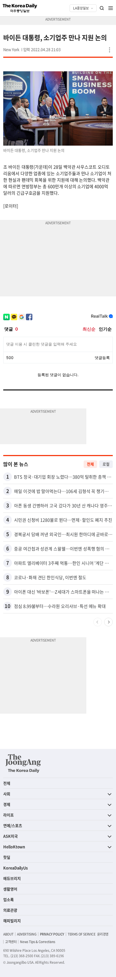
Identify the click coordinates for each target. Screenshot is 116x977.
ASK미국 (10, 836)
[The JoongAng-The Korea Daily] (23, 763)
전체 (90, 464)
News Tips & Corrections (37, 941)
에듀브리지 (12, 878)
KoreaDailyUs (15, 867)
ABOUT (8, 934)
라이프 (8, 815)
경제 (6, 804)
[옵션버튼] (109, 50)
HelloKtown (14, 846)
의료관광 (10, 910)
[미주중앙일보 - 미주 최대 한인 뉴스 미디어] (20, 8)
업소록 (8, 899)
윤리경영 (102, 934)
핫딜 (6, 857)
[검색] (102, 8)
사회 (6, 793)
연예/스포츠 (12, 825)
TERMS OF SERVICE (81, 934)
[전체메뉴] (110, 8)
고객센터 (10, 941)
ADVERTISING (26, 934)
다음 (108, 622)
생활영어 (10, 889)
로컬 (106, 464)
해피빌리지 (12, 920)
